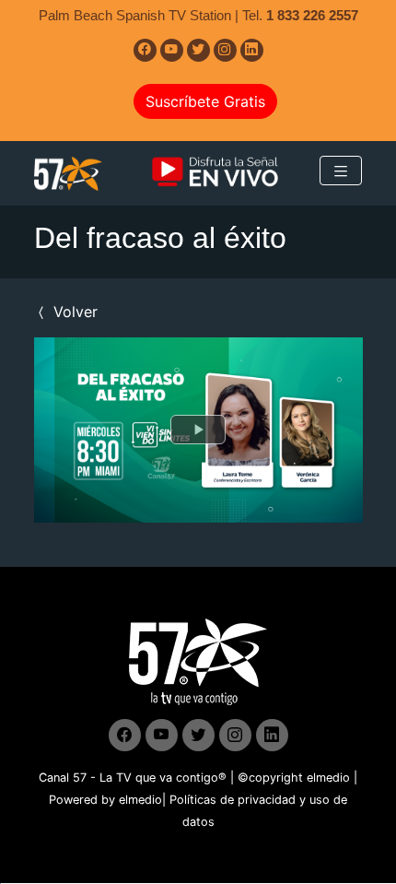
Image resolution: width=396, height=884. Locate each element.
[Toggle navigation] (341, 170)
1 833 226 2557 (312, 15)
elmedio (328, 777)
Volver (73, 311)
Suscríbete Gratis (205, 101)
